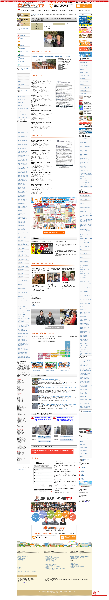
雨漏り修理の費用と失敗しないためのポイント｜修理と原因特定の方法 (86, 225)
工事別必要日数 (83, 309)
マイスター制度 (83, 93)
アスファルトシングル (22, 84)
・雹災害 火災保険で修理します (50, 561)
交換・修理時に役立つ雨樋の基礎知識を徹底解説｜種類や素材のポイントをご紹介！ (24, 357)
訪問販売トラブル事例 (84, 170)
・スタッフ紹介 (72, 563)
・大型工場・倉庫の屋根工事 (49, 565)
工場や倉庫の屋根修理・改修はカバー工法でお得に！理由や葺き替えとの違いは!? (86, 369)
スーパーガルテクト (21, 96)
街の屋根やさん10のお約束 (85, 75)
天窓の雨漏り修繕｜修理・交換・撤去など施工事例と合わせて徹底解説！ (24, 344)
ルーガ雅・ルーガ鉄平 (22, 99)
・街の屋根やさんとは (21, 553)
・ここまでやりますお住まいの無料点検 (51, 557)
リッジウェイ (20, 111)
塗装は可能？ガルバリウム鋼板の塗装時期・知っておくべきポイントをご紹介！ (24, 320)
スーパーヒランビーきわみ (23, 108)
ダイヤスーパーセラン (84, 414)
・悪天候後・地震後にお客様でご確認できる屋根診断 (79, 556)
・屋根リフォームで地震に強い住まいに (51, 563)
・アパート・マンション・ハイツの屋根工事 (52, 566)
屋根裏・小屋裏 (21, 225)
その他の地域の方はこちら (64, 370)
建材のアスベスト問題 (22, 262)
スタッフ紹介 (82, 444)
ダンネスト (82, 427)
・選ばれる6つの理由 (20, 555)
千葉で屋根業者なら (84, 450)
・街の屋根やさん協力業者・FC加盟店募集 (77, 566)
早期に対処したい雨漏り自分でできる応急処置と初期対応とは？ (86, 353)
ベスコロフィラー (83, 421)
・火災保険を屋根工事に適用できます (51, 564)
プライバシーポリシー (84, 453)
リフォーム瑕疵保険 (84, 81)
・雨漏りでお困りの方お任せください (51, 558)
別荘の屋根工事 (83, 396)
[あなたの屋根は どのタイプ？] (17, 72)
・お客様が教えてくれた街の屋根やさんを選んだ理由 (26, 571)
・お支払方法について (21, 561)
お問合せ (81, 456)
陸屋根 (19, 87)
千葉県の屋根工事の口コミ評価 (86, 186)
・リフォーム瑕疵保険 (21, 558)
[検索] (91, 14)
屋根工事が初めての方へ (84, 62)
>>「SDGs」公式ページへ (21, 469)
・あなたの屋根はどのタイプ (75, 555)
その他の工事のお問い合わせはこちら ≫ (54, 232)
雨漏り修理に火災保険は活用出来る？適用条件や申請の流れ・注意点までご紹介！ (86, 220)
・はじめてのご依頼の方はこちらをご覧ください (53, 553)
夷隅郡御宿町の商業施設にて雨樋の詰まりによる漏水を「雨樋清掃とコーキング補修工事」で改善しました (65, 419)
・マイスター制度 (20, 560)
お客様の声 (37, 14)
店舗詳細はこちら (35, 305)
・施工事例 (19, 567)
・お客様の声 (19, 568)
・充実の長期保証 (20, 559)
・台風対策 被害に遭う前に (49, 560)
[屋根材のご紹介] (20, 93)
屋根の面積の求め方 (21, 203)
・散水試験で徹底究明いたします (50, 559)
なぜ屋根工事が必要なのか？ (85, 195)
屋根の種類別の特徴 (21, 126)
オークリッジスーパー (22, 114)
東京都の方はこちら (37, 370)
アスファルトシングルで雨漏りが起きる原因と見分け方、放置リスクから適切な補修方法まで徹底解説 (57, 404)
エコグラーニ (20, 102)
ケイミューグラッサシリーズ (23, 117)
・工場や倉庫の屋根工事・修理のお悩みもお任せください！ (55, 568)
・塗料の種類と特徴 (73, 558)
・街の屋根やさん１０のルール (22, 556)
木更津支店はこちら (88, 501)
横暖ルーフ (20, 105)
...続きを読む (65, 383)
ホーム (32, 14)
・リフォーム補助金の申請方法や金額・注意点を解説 (54, 569)
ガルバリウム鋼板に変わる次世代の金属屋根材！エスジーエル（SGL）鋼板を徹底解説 (24, 325)
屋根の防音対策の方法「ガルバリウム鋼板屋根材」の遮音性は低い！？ (86, 231)
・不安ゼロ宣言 (19, 557)
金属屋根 (19, 81)
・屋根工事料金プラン (48, 556)
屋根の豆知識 (20, 276)
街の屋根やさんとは (84, 65)
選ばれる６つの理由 (84, 72)
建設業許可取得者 (83, 447)
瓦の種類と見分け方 (21, 251)
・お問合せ (72, 567)
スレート (19, 75)
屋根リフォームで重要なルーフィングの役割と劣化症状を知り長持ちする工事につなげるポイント (56, 396)
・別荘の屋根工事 (47, 567)
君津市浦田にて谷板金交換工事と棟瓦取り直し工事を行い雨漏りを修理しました (43, 419)
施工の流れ (82, 84)
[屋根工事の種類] (20, 31)
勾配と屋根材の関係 (21, 240)
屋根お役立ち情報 (83, 316)
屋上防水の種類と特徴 (22, 148)
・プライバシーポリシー (74, 565)
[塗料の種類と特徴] (91, 412)
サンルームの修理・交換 (84, 403)
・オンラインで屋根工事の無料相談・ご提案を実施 (79, 553)
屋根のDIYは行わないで (22, 336)
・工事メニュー (47, 555)
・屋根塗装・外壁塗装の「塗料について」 (77, 557)
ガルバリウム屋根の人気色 (85, 303)
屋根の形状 (20, 210)
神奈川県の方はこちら (50, 370)
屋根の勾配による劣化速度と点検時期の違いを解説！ (48, 379)
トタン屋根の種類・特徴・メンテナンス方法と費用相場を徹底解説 (86, 248)
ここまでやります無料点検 (85, 87)
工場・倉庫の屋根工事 (84, 389)
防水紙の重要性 (21, 269)
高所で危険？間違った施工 (23, 333)
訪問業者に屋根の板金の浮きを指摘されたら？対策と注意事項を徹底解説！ (86, 175)
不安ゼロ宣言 (82, 78)
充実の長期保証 (83, 90)
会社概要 (81, 441)
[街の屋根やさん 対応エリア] (91, 460)
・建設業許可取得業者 (74, 564)
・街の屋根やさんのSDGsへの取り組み (24, 563)
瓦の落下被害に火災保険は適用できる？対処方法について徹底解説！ (86, 215)
